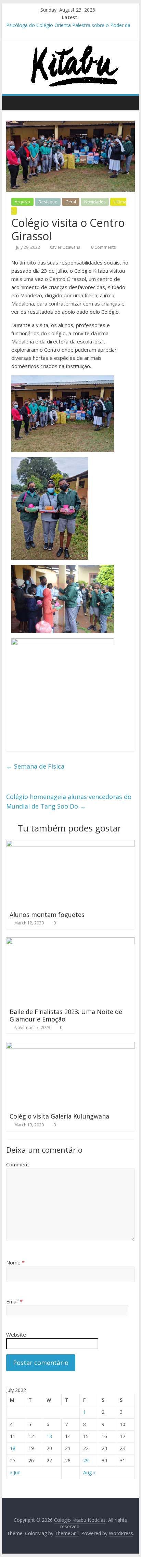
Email (14, 1301)
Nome (15, 1262)
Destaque (47, 202)
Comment (17, 1164)
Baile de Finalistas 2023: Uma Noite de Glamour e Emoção (66, 1015)
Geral (70, 202)
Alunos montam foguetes (47, 914)
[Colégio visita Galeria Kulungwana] (70, 1046)
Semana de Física (35, 766)
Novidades (94, 202)
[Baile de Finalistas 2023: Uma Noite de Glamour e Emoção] (70, 941)
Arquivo (22, 202)
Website (16, 1334)
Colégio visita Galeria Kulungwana (59, 1116)
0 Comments (103, 247)
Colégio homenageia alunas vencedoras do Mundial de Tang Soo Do (68, 802)
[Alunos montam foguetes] (70, 844)
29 (86, 1460)
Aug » (89, 1472)
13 (49, 1436)
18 (12, 1448)
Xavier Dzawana (65, 247)
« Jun (15, 1472)
